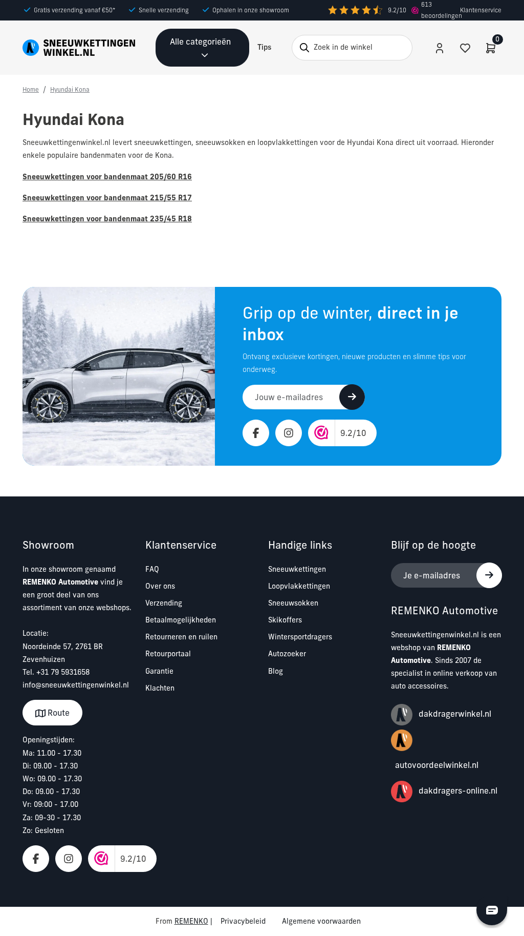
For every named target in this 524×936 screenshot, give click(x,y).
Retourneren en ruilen (181, 636)
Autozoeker (287, 653)
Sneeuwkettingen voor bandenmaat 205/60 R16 (107, 176)
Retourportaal (168, 653)
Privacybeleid (243, 921)
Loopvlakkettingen (299, 586)
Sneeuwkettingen (297, 569)
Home (31, 89)
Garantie (159, 671)
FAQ (152, 569)
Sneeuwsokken (293, 603)
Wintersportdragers (300, 636)
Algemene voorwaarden (321, 921)
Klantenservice (480, 10)
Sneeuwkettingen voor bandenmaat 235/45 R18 (107, 218)
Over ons (160, 586)
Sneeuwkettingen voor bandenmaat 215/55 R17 (107, 197)
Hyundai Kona (70, 89)
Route (58, 713)
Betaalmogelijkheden (180, 620)
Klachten (159, 688)
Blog (275, 671)
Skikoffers (285, 620)
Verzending (163, 603)
